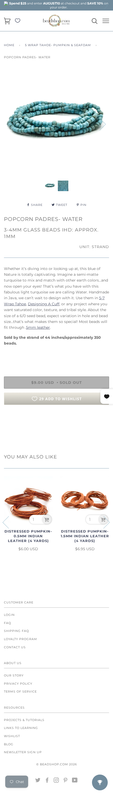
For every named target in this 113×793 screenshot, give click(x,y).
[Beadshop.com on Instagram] (56, 781)
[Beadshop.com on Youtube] (75, 781)
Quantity (12, 354)
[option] (58, 5)
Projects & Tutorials (24, 720)
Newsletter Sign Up (23, 752)
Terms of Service (20, 691)
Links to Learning (21, 728)
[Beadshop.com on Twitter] (38, 781)
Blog (8, 744)
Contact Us (15, 647)
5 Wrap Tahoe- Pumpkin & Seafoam (58, 45)
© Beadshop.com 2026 (56, 764)
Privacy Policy (18, 683)
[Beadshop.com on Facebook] (47, 781)
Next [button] (105, 6)
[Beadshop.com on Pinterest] (65, 781)
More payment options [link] (56, 427)
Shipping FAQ (16, 631)
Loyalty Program (20, 639)
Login (9, 615)
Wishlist (12, 736)
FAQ (7, 623)
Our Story (14, 675)
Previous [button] (11, 6)
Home (9, 45)
